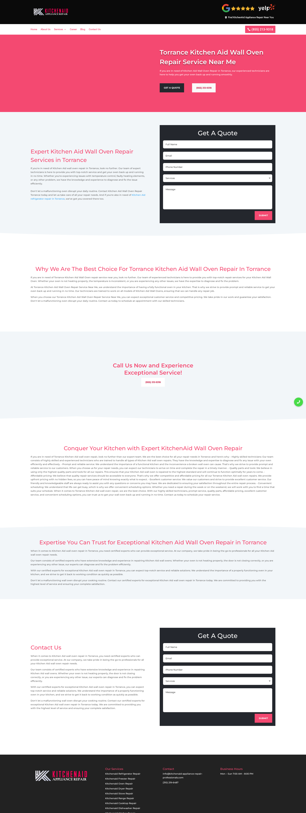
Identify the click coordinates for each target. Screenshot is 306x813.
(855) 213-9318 (262, 29)
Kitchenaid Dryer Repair (119, 788)
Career (73, 29)
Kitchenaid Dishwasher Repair (122, 808)
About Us (46, 29)
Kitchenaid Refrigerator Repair (122, 773)
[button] (298, 402)
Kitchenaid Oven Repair (119, 783)
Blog (82, 29)
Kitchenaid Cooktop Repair (120, 803)
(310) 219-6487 (170, 782)
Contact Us (95, 29)
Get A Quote (172, 87)
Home (34, 29)
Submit (263, 215)
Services (58, 29)
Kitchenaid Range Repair (119, 798)
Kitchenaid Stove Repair (119, 793)
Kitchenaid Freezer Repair (120, 778)
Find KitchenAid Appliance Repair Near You (251, 17)
